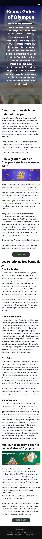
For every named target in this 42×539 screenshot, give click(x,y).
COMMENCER (21, 254)
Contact (10, 532)
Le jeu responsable (29, 534)
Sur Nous (17, 532)
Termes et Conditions (28, 532)
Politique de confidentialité (14, 534)
